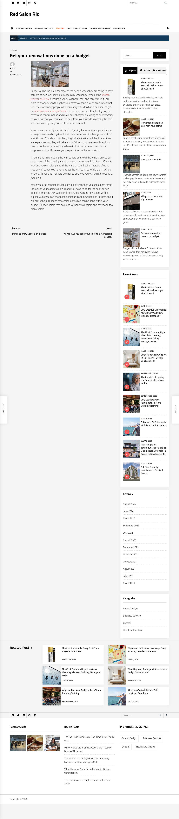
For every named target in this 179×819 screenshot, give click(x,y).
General (60, 28)
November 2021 (131, 554)
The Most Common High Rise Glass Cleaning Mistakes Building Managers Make (81, 672)
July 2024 (128, 532)
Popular (132, 70)
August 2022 (129, 540)
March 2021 (129, 583)
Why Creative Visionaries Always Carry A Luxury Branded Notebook (153, 312)
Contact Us (119, 28)
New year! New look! (151, 159)
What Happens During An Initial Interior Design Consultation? (153, 357)
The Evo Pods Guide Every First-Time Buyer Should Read (152, 85)
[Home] (12, 28)
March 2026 (129, 518)
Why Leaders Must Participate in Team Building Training (151, 402)
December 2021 (130, 547)
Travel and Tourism (100, 28)
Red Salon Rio (24, 14)
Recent (146, 70)
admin (12, 68)
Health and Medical (77, 28)
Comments (161, 70)
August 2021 (129, 569)
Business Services (44, 28)
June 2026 (128, 511)
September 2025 (131, 525)
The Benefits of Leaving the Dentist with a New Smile (152, 380)
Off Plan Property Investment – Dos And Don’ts (152, 470)
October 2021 (129, 561)
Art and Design (24, 28)
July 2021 (128, 576)
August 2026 (129, 504)
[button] (168, 28)
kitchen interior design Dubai (50, 111)
